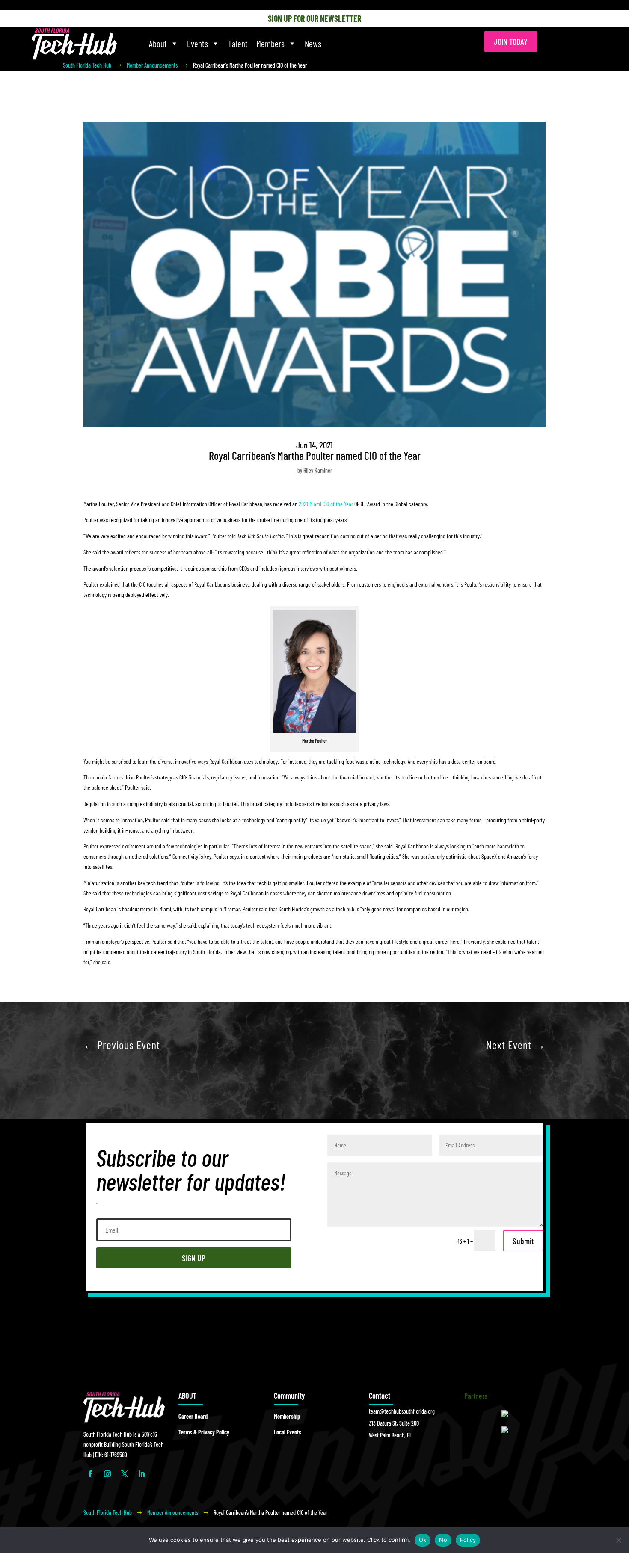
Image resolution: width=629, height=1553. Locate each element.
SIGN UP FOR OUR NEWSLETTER (314, 18)
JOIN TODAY (511, 41)
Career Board (193, 1416)
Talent (238, 43)
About (158, 43)
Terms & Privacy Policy (203, 1432)
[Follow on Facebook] (90, 1474)
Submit (523, 1241)
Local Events (287, 1432)
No (443, 1539)
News (313, 43)
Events (197, 43)
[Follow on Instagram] (107, 1474)
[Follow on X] (124, 1474)
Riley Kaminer (317, 470)
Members (270, 43)
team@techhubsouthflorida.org (402, 1411)
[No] (618, 1540)
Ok (423, 1539)
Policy (468, 1539)
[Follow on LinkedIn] (141, 1474)
